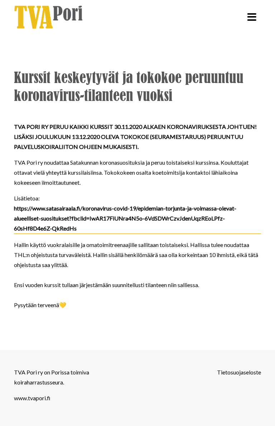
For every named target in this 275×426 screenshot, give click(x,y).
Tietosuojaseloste (239, 372)
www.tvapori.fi (32, 397)
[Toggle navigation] (252, 17)
